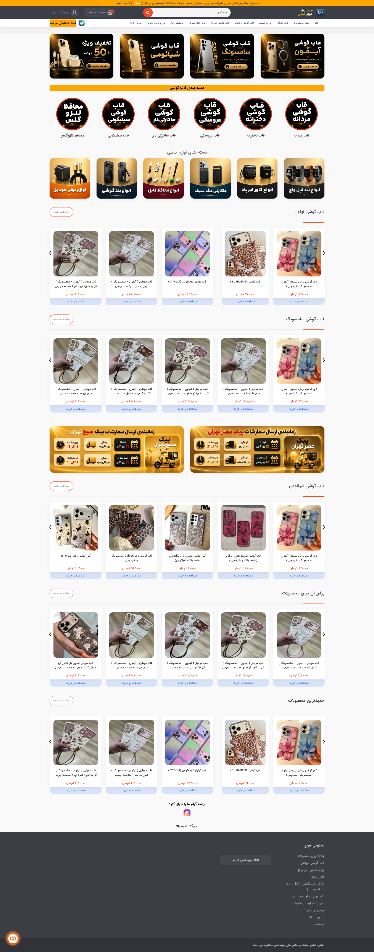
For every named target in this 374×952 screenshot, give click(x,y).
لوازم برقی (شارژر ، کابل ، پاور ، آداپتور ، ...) (305, 886)
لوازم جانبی (265, 23)
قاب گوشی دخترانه (244, 23)
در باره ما (318, 924)
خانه (316, 23)
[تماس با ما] (12, 938)
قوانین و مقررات (313, 910)
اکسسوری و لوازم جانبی (308, 896)
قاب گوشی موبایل (312, 862)
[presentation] (324, 253)
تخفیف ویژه (176, 23)
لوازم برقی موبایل (156, 23)
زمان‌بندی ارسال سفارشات (307, 903)
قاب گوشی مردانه (220, 23)
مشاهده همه (61, 211)
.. (133, 3)
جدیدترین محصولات (310, 856)
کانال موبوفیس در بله (245, 859)
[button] (100, 12)
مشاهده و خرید (299, 301)
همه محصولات (301, 23)
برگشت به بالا (186, 826)
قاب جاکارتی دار (197, 23)
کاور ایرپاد (317, 876)
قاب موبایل (282, 23)
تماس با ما (136, 23)
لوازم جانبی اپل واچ (311, 869)
